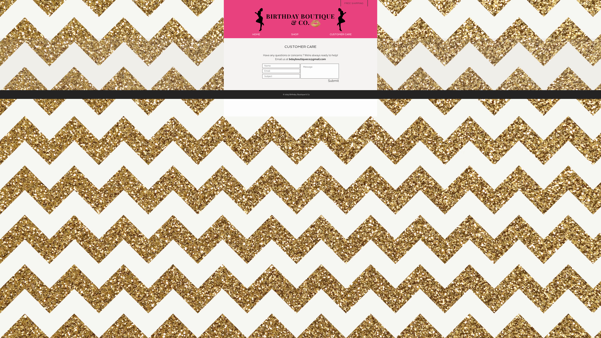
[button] (295, 34)
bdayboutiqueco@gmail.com (307, 59)
